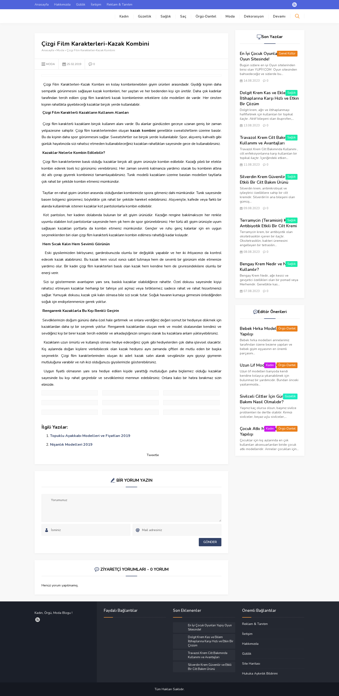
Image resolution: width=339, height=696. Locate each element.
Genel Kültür (287, 53)
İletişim (96, 4)
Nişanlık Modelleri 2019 (71, 444)
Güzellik (144, 16)
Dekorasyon (254, 16)
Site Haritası (251, 663)
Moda (230, 16)
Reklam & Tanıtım (119, 4)
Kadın (124, 16)
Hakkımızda (62, 4)
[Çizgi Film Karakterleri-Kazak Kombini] (70, 392)
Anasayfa (42, 4)
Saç (183, 16)
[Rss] (294, 4)
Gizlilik (80, 4)
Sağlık (166, 16)
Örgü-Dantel (206, 16)
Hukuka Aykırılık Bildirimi (260, 673)
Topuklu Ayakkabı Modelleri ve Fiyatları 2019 (90, 435)
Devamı (279, 16)
